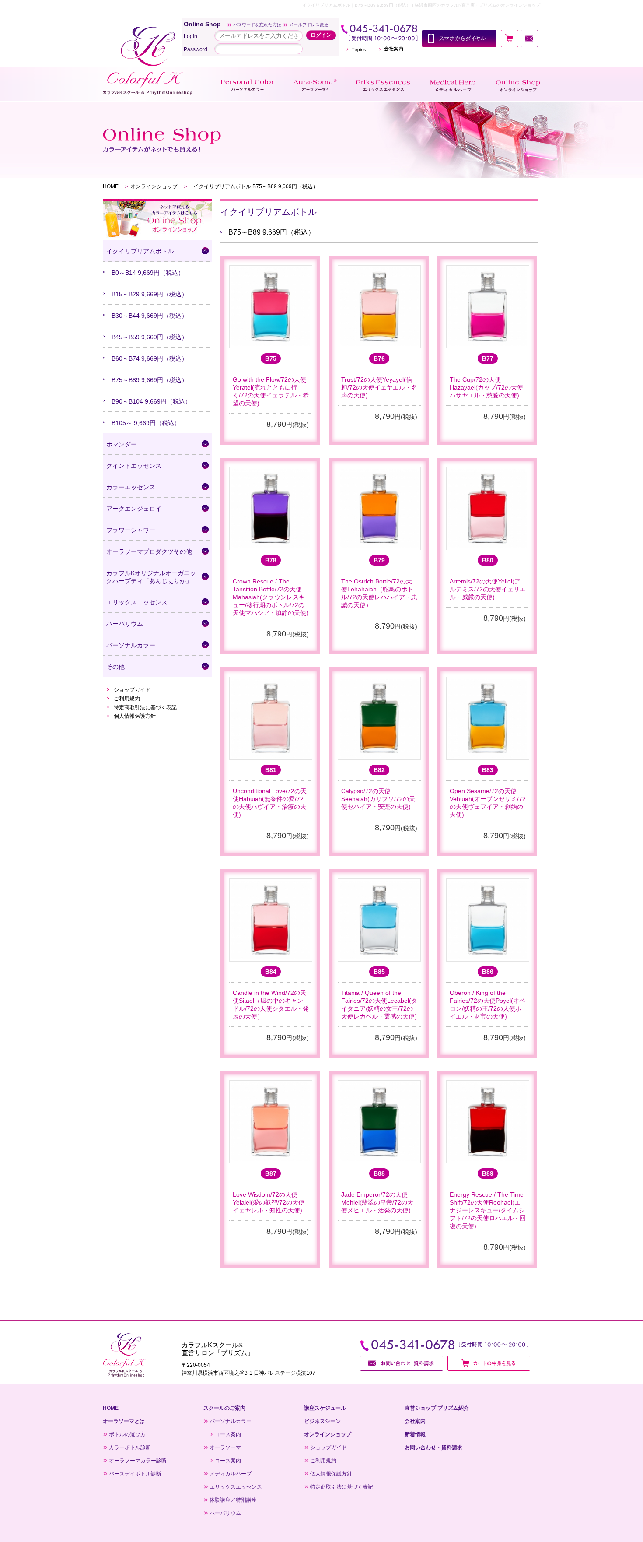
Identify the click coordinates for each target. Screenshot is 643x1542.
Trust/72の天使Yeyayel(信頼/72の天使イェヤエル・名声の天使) (379, 387)
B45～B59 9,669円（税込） (150, 337)
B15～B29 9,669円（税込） (150, 294)
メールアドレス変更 (308, 24)
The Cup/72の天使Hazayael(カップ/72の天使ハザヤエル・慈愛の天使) (486, 387)
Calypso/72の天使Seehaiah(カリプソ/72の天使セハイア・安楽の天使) (378, 798)
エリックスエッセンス (236, 1487)
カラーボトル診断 (130, 1447)
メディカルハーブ (231, 1474)
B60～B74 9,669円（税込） (150, 358)
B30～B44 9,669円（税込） (150, 315)
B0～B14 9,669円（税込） (148, 272)
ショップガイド (132, 690)
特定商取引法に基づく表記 (145, 707)
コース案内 (228, 1434)
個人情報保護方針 (135, 716)
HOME (111, 186)
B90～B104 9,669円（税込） (151, 401)
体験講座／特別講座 (233, 1500)
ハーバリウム (225, 1513)
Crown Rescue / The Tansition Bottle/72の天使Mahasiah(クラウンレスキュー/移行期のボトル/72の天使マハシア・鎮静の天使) (270, 597)
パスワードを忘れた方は (257, 24)
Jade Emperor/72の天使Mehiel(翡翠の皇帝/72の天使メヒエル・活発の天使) (377, 1202)
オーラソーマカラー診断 (138, 1461)
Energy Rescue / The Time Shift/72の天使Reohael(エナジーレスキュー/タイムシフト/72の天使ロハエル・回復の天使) (488, 1210)
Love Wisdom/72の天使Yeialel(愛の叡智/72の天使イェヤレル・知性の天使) (268, 1202)
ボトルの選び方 (127, 1434)
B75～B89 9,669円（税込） (150, 379)
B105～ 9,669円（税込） (146, 422)
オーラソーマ (225, 1447)
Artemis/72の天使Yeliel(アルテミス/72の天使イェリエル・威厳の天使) (488, 589)
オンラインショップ (154, 186)
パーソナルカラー (231, 1421)
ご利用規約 (127, 698)
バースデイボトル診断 (135, 1474)
